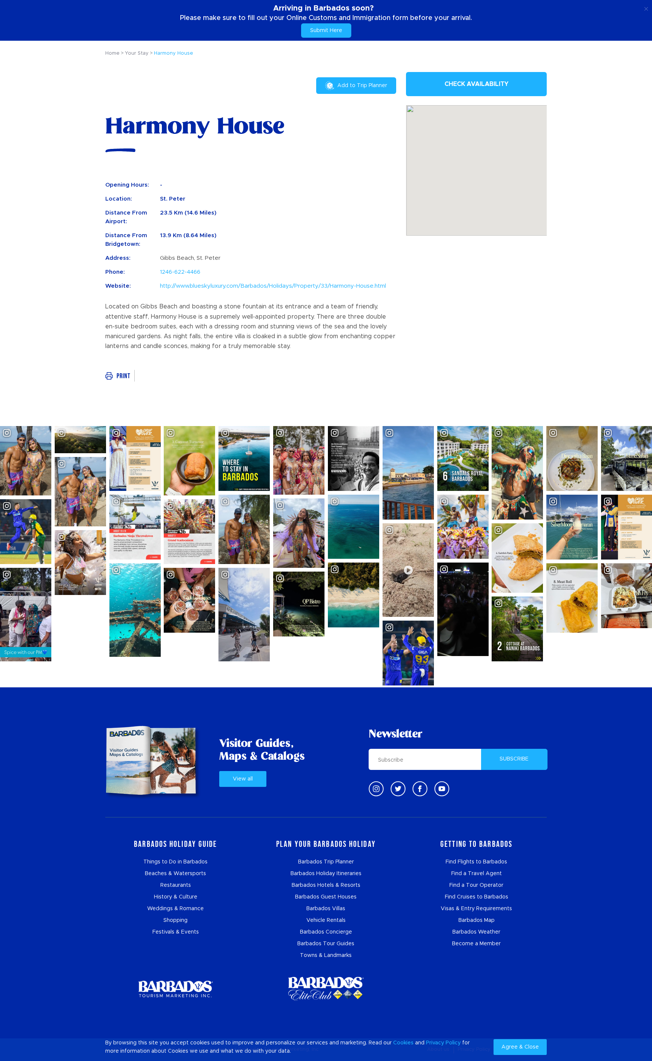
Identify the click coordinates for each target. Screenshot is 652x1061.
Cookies (403, 1043)
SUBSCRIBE (514, 759)
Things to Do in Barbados (175, 862)
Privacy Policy (443, 1043)
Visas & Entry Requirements (476, 908)
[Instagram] (376, 788)
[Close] (646, 7)
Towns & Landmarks (326, 955)
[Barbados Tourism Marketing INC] (175, 988)
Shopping (175, 920)
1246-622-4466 (180, 272)
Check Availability (476, 84)
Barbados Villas (325, 908)
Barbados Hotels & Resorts (326, 885)
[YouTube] (441, 788)
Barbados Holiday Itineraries (326, 873)
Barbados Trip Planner (326, 862)
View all (243, 779)
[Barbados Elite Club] (326, 989)
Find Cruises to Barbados (476, 897)
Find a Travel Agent (476, 873)
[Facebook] (419, 788)
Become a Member (476, 943)
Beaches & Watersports (175, 873)
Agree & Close (520, 1047)
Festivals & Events (175, 932)
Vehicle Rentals (326, 920)
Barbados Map (476, 920)
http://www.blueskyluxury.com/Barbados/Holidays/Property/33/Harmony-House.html (273, 286)
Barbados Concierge (326, 932)
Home (112, 53)
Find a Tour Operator (476, 885)
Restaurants (175, 885)
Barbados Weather (476, 932)
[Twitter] (398, 788)
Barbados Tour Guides (325, 943)
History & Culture (175, 897)
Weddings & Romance (175, 908)
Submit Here (326, 30)
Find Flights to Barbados (476, 862)
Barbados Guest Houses (326, 897)
